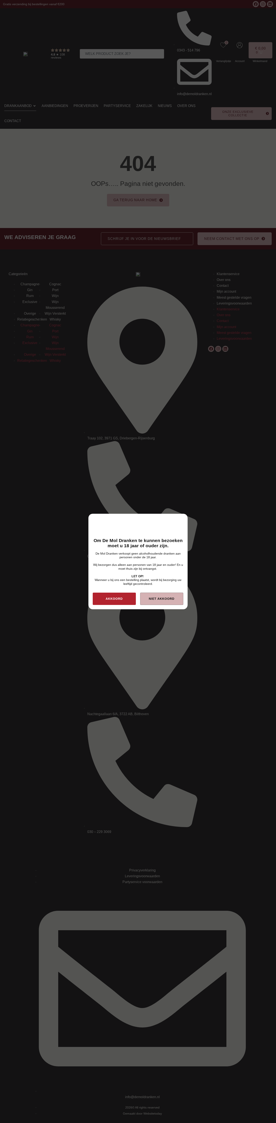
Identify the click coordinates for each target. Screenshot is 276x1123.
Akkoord (114, 598)
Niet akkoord (161, 598)
